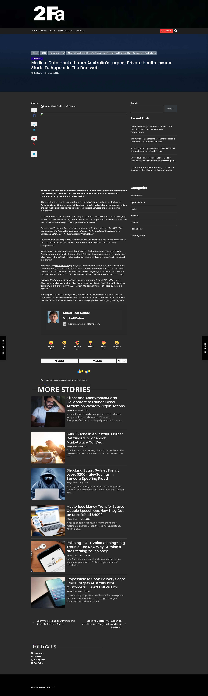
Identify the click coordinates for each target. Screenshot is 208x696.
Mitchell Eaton (36, 73)
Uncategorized (138, 235)
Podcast (43, 31)
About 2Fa (79, 31)
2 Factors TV (137, 195)
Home (34, 31)
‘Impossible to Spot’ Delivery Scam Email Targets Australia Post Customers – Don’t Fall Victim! (96, 583)
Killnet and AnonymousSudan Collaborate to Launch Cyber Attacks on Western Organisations (96, 402)
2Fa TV (52, 31)
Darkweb (49, 380)
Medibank (56, 380)
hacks (133, 209)
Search (134, 103)
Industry (134, 215)
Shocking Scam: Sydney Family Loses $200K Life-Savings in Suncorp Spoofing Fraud (93, 474)
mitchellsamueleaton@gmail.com (84, 324)
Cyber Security (138, 202)
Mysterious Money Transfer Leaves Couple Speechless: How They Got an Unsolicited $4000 (96, 510)
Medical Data (65, 380)
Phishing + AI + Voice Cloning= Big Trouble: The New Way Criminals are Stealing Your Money (96, 547)
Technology (136, 228)
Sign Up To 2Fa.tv (65, 31)
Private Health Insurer (79, 380)
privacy (134, 222)
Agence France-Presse (84, 222)
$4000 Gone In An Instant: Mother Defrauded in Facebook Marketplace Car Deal (95, 438)
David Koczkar (62, 265)
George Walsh (72, 410)
